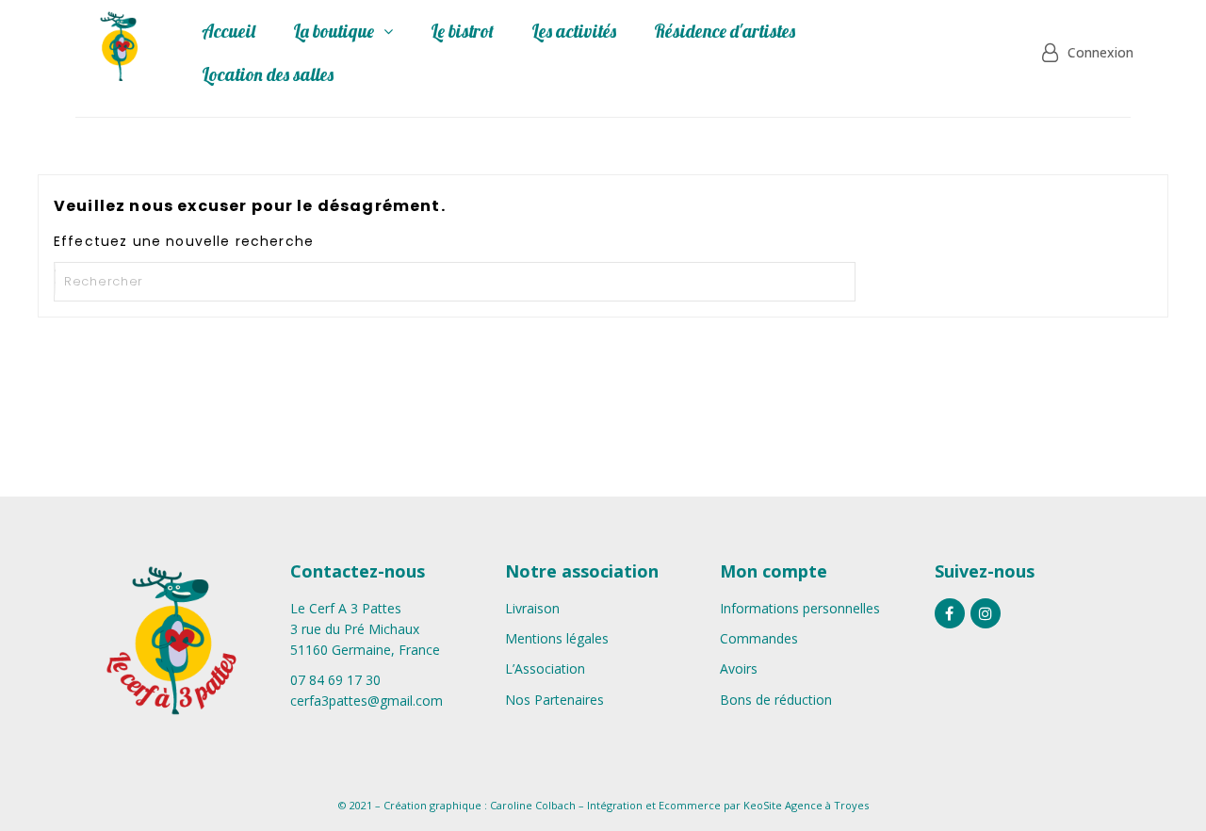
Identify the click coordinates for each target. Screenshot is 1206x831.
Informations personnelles (800, 608)
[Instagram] (985, 613)
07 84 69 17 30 (335, 680)
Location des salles (268, 74)
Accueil (228, 31)
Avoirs (739, 668)
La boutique (333, 31)
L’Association (545, 668)
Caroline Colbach (533, 805)
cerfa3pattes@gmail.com (366, 700)
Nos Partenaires (554, 700)
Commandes (759, 638)
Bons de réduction (776, 700)
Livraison (532, 608)
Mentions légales (557, 638)
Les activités (573, 31)
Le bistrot (462, 31)
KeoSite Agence (783, 805)
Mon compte (773, 571)
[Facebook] (950, 613)
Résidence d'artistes (724, 31)
